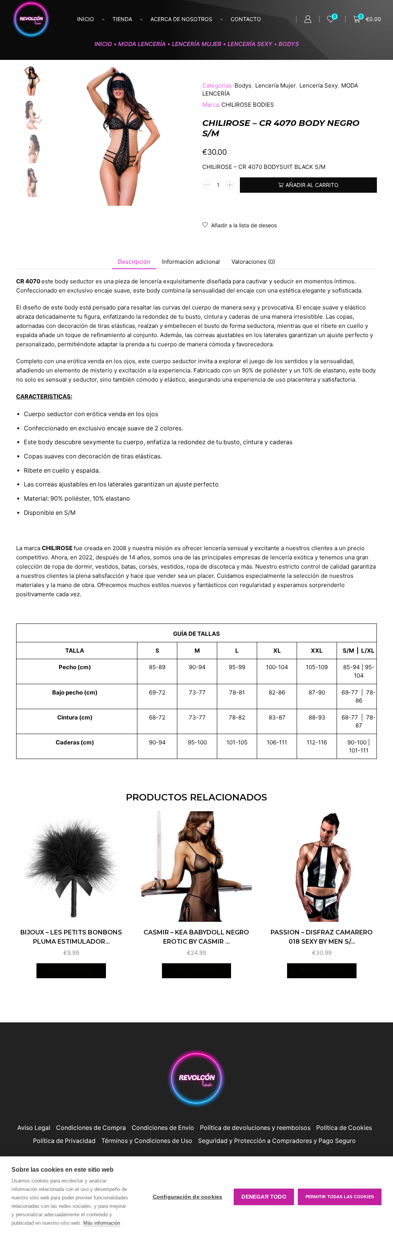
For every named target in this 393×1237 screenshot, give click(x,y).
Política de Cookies (344, 1127)
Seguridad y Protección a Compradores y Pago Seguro (277, 1140)
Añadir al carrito (312, 185)
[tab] (134, 261)
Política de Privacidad (64, 1140)
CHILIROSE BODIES (247, 104)
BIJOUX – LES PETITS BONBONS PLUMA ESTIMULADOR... (71, 937)
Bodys (289, 44)
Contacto (246, 19)
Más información (101, 1223)
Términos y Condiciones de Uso (146, 1140)
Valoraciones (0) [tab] (253, 261)
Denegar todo (263, 1197)
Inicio (85, 19)
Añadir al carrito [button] (71, 970)
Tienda (122, 19)
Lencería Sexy (250, 44)
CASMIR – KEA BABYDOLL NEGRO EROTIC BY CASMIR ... (196, 937)
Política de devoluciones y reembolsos (255, 1127)
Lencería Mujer (196, 44)
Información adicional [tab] (191, 261)
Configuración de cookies (188, 1197)
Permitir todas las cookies (339, 1196)
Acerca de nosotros (181, 19)
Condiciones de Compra (91, 1127)
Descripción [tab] (134, 261)
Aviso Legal (33, 1127)
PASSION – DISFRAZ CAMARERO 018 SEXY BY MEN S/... (322, 937)
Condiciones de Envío (163, 1127)
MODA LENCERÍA (142, 44)
